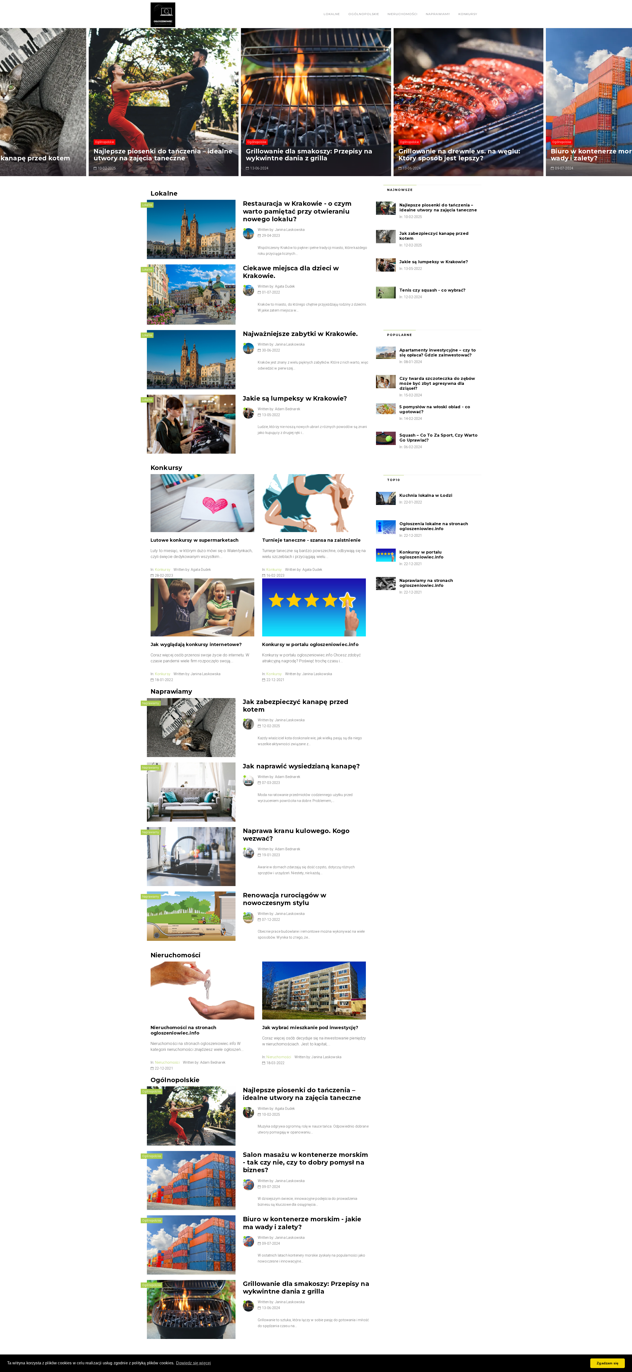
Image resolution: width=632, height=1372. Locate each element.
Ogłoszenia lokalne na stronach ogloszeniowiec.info (433, 526)
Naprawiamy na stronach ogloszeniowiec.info (426, 583)
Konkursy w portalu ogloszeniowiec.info (310, 644)
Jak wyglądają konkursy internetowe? (196, 644)
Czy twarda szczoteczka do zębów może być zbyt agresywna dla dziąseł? (437, 383)
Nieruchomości (402, 14)
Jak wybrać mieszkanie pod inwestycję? (310, 1027)
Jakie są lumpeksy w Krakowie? (295, 398)
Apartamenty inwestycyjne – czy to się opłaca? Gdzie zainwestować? (437, 352)
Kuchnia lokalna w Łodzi (425, 495)
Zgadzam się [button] (607, 1363)
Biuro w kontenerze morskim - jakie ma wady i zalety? (463, 155)
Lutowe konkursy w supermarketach (194, 540)
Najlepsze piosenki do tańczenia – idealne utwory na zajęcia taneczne (302, 1093)
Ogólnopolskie (363, 14)
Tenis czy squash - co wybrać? (432, 290)
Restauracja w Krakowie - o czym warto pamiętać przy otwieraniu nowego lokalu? (297, 211)
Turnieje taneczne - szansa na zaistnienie (311, 540)
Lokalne (332, 14)
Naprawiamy (438, 14)
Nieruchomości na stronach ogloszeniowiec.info (183, 1030)
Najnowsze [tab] (400, 190)
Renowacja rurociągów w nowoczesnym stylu (284, 899)
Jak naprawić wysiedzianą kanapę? (301, 766)
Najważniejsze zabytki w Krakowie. (300, 333)
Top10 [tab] (393, 480)
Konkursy (467, 14)
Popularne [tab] (399, 335)
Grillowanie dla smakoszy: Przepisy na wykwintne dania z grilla (157, 155)
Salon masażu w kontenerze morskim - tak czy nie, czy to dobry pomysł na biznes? (305, 1162)
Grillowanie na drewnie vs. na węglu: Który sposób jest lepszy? (307, 155)
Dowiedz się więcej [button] (193, 1363)
